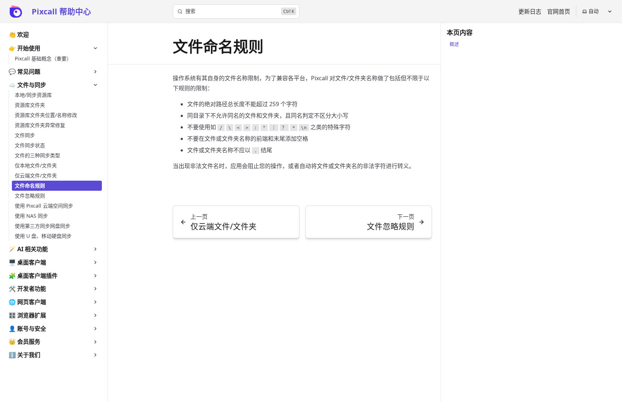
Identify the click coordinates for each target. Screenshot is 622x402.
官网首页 (558, 11)
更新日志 (529, 11)
